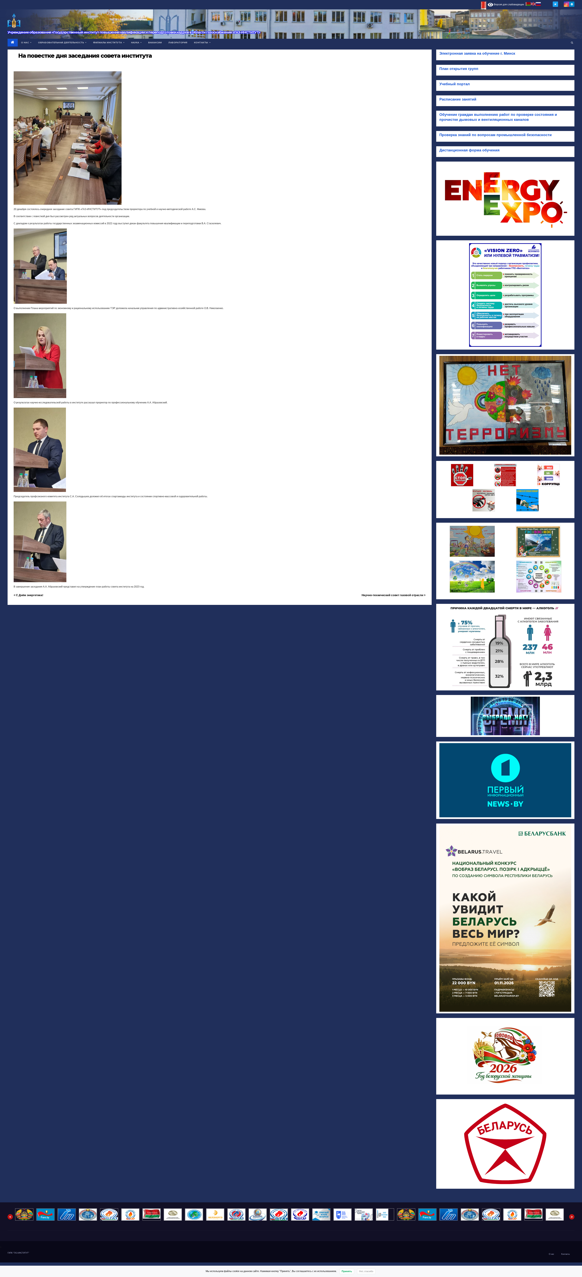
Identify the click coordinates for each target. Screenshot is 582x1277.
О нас (25, 42)
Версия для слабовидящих (508, 4)
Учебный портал (454, 84)
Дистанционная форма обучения (469, 150)
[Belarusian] (528, 3)
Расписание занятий (457, 99)
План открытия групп (459, 69)
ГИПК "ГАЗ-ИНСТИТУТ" (18, 1253)
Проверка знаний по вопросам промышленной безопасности (495, 135)
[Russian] (538, 3)
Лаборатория (177, 42)
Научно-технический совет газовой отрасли (393, 595)
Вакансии (155, 42)
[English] (533, 3)
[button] (572, 42)
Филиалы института (108, 42)
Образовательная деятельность (61, 42)
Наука (135, 42)
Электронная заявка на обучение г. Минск (477, 53)
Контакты (201, 42)
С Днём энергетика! (29, 595)
